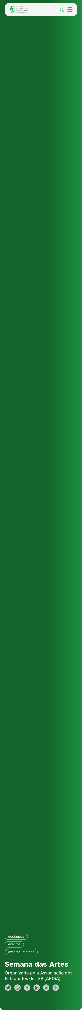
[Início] (19, 8)
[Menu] (69, 9)
